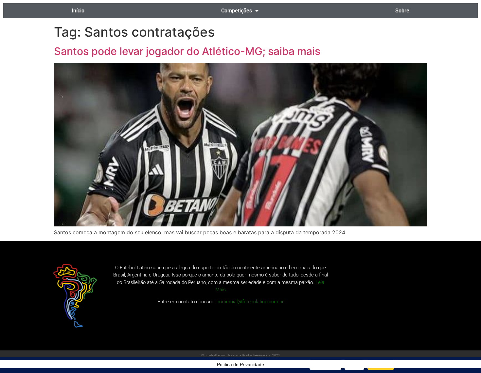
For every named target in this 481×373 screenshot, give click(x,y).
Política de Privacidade (240, 364)
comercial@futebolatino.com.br (250, 302)
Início (78, 11)
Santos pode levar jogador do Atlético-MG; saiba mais (187, 51)
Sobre (402, 11)
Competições (236, 11)
